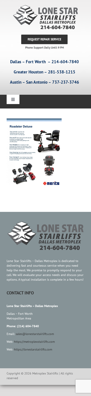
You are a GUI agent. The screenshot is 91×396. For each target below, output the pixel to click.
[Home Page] (44, 17)
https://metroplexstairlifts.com (34, 342)
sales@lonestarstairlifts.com (35, 334)
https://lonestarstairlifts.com (33, 349)
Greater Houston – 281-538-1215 (44, 72)
